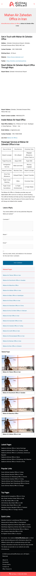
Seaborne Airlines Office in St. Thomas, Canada (14, 450)
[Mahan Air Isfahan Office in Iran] (18, 426)
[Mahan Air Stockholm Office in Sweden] (18, 385)
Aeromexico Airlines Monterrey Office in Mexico (15, 529)
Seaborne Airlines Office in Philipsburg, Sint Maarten (16, 459)
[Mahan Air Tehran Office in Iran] (18, 364)
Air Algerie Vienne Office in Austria (11, 534)
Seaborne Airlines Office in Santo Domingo (13, 448)
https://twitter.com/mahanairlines (16, 61)
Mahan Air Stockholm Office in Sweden (14, 280)
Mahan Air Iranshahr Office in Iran (12, 321)
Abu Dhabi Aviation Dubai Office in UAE (12, 498)
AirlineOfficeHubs (5, 24)
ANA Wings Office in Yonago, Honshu (12, 510)
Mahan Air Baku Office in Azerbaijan (13, 296)
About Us (5, 560)
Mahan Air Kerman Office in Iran (12, 341)
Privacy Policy (7, 564)
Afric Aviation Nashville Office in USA (12, 531)
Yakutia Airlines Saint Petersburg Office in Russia (15, 481)
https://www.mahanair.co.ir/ (15, 57)
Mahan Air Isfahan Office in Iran (12, 290)
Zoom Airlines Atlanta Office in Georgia (12, 486)
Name (5, 235)
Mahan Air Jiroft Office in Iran (11, 331)
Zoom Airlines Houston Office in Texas (12, 474)
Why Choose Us (7, 569)
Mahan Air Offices (15, 24)
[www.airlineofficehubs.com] (18, 4)
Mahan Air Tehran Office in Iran (12, 275)
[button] (34, 4)
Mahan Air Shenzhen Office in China (13, 306)
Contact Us (6, 567)
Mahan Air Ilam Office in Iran (11, 316)
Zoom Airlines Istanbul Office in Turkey (12, 472)
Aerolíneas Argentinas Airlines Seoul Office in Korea (16, 527)
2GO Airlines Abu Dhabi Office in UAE (12, 503)
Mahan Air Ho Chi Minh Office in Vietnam (15, 311)
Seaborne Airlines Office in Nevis (10, 457)
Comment (6, 219)
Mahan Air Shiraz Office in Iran (11, 301)
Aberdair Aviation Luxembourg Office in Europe (14, 520)
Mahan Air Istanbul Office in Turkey (13, 326)
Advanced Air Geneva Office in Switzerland (13, 522)
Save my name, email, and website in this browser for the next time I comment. (17, 255)
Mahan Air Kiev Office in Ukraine (12, 346)
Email (5, 243)
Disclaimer (6, 562)
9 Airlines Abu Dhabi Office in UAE (11, 505)
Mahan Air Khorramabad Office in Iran (14, 336)
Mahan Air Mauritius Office (10, 285)
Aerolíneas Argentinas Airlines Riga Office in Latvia (15, 525)
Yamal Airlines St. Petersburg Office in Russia (14, 477)
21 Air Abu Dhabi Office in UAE (10, 501)
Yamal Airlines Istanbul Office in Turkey (12, 479)
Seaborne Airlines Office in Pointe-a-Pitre (13, 462)
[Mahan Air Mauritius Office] (18, 406)
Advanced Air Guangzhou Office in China (13, 496)
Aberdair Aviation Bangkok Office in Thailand (14, 507)
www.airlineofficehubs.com (15, 554)
